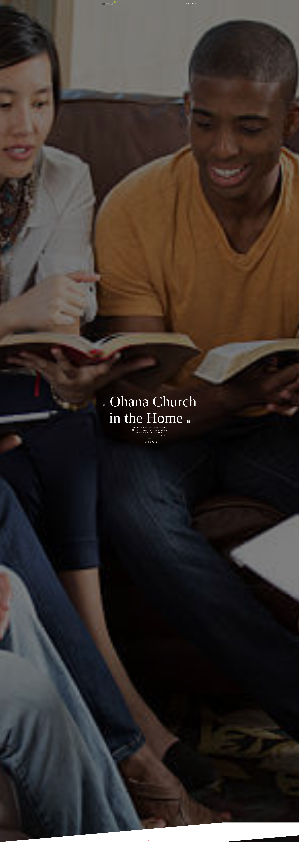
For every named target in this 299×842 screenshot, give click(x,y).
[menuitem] (187, 3)
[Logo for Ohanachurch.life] (110, 3)
